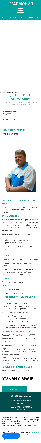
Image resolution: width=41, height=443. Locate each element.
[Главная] (1, 92)
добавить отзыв (14, 389)
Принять (6, 439)
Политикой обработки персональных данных (20, 433)
